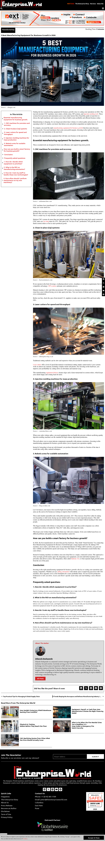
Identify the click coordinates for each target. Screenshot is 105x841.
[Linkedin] (103, 279)
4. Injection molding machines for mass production (16, 139)
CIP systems (52, 286)
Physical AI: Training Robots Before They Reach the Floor (33, 725)
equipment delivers (52, 372)
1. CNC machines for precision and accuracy (17, 124)
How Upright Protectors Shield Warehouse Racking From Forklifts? (35, 711)
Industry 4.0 (75, 559)
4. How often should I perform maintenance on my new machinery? (15, 180)
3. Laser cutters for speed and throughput (15, 133)
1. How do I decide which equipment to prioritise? (13, 163)
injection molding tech (91, 114)
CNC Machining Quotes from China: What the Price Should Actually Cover (35, 739)
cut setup (46, 221)
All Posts (40, 678)
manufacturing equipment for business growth (68, 128)
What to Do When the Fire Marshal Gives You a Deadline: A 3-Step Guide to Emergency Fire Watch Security (87, 725)
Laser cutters (37, 364)
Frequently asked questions (14, 158)
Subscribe (100, 3)
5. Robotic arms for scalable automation (14, 144)
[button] (81, 688)
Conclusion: (8, 154)
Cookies (24, 839)
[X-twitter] (103, 283)
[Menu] (103, 8)
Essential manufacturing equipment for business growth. (16, 118)
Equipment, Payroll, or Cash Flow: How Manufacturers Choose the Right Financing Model (87, 711)
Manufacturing (8, 29)
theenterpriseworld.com (95, 801)
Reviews (93, 3)
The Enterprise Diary (82, 3)
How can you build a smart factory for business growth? (17, 150)
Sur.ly (98, 805)
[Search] (1, 8)
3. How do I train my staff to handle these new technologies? (16, 174)
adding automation (63, 571)
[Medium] (103, 286)
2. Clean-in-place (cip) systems (15, 129)
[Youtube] (103, 290)
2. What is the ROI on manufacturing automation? (14, 168)
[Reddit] (103, 294)
